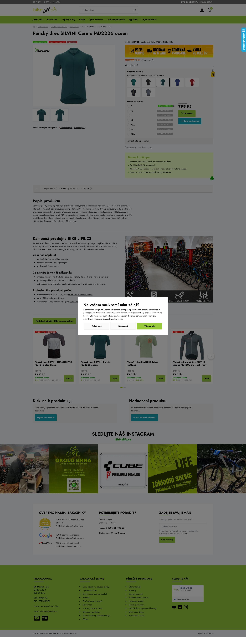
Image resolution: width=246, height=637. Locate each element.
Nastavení (123, 326)
